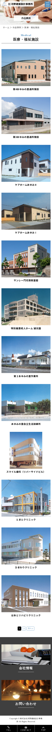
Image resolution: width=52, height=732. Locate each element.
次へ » (30, 628)
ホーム (6, 27)
